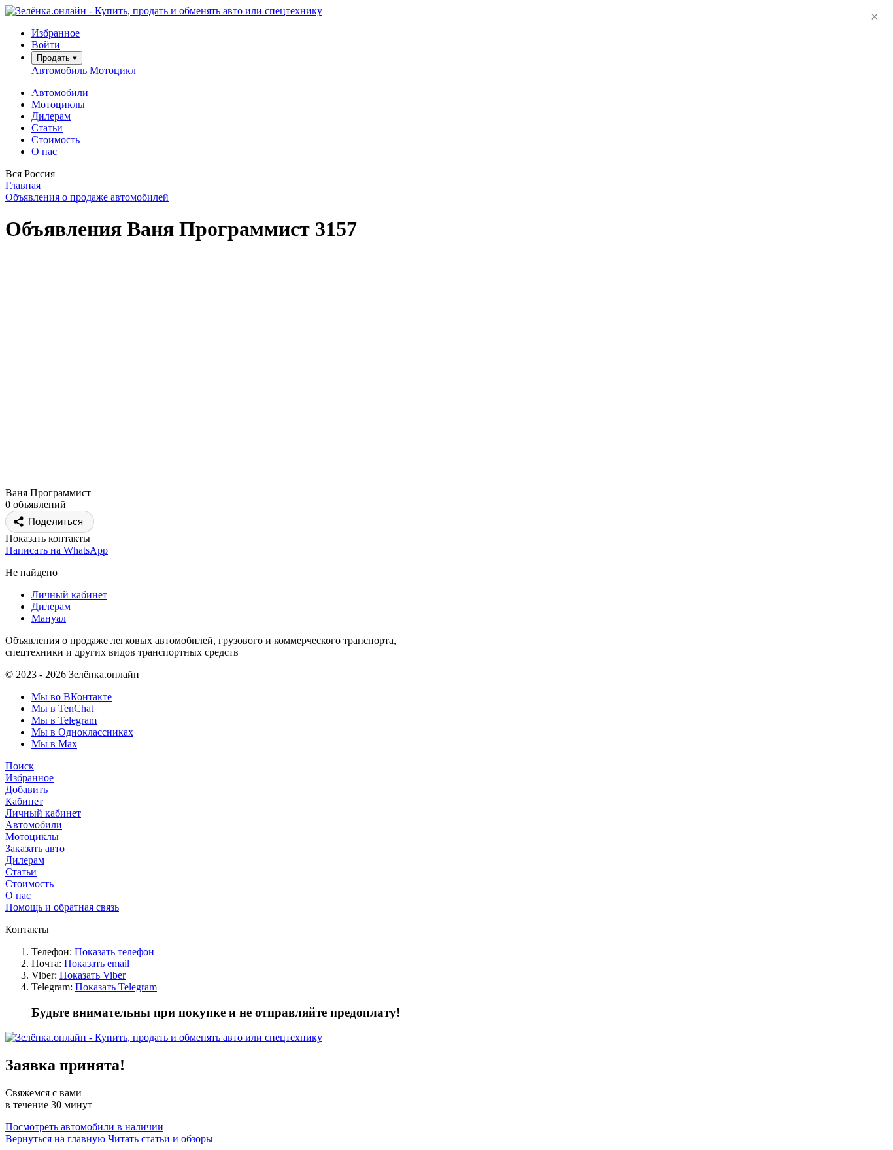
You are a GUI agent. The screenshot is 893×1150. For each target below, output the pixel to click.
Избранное (29, 777)
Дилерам (51, 116)
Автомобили (59, 92)
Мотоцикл (113, 70)
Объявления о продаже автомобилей (87, 197)
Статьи (47, 127)
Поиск (19, 765)
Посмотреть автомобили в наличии (84, 1126)
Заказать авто (35, 848)
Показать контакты (47, 538)
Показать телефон (114, 951)
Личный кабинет (69, 594)
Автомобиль (59, 70)
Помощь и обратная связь (62, 907)
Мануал (48, 618)
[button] (446, 174)
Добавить (26, 789)
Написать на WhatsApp (56, 550)
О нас (44, 151)
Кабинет (24, 801)
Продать (57, 58)
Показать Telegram (116, 986)
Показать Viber (92, 975)
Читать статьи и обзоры (160, 1138)
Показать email (96, 963)
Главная (23, 185)
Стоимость (55, 139)
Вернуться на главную (55, 1138)
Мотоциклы (58, 104)
